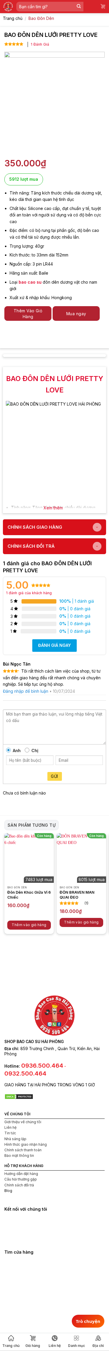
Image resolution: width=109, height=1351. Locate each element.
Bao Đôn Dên (41, 18)
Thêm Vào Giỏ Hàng (28, 313)
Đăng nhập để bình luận (25, 691)
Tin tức (10, 1133)
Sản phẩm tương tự (32, 825)
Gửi (54, 776)
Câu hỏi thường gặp (20, 1179)
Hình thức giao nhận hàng (25, 1144)
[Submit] (78, 6)
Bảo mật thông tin (19, 1155)
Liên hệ (10, 1127)
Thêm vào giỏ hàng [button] (29, 925)
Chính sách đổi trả (19, 1185)
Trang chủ (10, 1345)
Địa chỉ (98, 1345)
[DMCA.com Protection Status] (18, 1095)
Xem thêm (53, 507)
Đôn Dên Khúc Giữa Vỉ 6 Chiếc (29, 894)
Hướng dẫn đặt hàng (21, 1173)
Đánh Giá (40, 44)
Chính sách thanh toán (23, 1150)
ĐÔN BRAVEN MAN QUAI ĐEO (77, 894)
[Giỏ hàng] (103, 6)
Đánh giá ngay (54, 645)
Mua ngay (76, 313)
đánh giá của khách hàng (29, 593)
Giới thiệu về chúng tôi (22, 1122)
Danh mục (76, 1345)
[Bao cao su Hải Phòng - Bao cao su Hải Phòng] (8, 6)
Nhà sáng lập (15, 1139)
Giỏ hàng (32, 1345)
